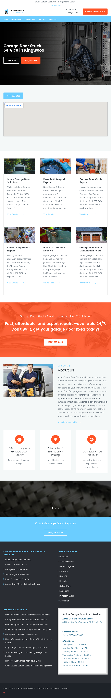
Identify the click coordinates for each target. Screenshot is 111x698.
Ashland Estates (66, 561)
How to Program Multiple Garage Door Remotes (26, 624)
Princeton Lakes (66, 595)
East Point (64, 590)
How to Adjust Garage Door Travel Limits (23, 660)
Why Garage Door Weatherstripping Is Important (27, 647)
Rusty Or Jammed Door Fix (17, 579)
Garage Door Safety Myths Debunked (21, 634)
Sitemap (65, 688)
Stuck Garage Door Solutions (18, 559)
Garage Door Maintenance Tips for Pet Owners (26, 619)
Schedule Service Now (95, 11)
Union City (64, 576)
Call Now (11, 60)
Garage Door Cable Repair (16, 569)
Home (6, 19)
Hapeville (63, 581)
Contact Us (55, 5)
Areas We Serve (16, 19)
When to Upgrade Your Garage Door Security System (28, 629)
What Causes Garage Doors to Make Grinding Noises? (29, 665)
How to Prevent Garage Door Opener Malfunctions (27, 614)
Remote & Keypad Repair (16, 564)
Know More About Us (67, 422)
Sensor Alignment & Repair (17, 574)
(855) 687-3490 (74, 12)
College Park (65, 586)
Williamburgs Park (67, 566)
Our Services (30, 19)
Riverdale (63, 556)
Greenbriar (64, 600)
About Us (42, 19)
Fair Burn (63, 571)
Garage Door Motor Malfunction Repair (22, 584)
